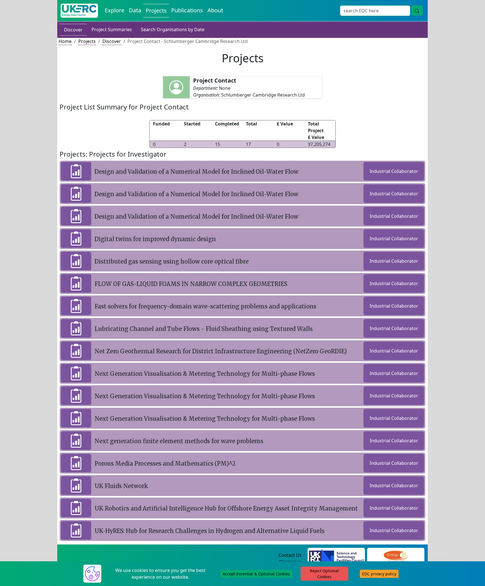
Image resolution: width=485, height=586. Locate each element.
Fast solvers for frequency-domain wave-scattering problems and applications (205, 306)
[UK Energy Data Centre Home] (79, 10)
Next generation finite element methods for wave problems (179, 441)
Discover (73, 30)
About (215, 10)
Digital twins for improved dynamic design (155, 238)
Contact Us (290, 555)
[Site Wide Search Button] (417, 10)
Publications (187, 10)
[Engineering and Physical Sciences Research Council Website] (395, 555)
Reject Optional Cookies (324, 573)
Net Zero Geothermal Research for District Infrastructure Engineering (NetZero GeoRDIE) (221, 351)
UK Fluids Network (121, 485)
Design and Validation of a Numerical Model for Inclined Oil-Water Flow (196, 171)
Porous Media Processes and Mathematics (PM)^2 (165, 463)
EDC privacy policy (379, 573)
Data (135, 10)
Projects (156, 10)
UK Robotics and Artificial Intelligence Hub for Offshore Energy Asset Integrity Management (226, 508)
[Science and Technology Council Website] (336, 555)
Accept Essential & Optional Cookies (256, 573)
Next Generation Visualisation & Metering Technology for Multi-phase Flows (205, 373)
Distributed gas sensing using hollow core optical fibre (172, 261)
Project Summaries (111, 29)
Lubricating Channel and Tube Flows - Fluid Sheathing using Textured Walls (204, 328)
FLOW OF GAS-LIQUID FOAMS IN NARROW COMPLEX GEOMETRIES (191, 283)
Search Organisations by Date (172, 29)
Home (65, 41)
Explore (114, 10)
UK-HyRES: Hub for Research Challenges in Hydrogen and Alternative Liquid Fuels (209, 530)
